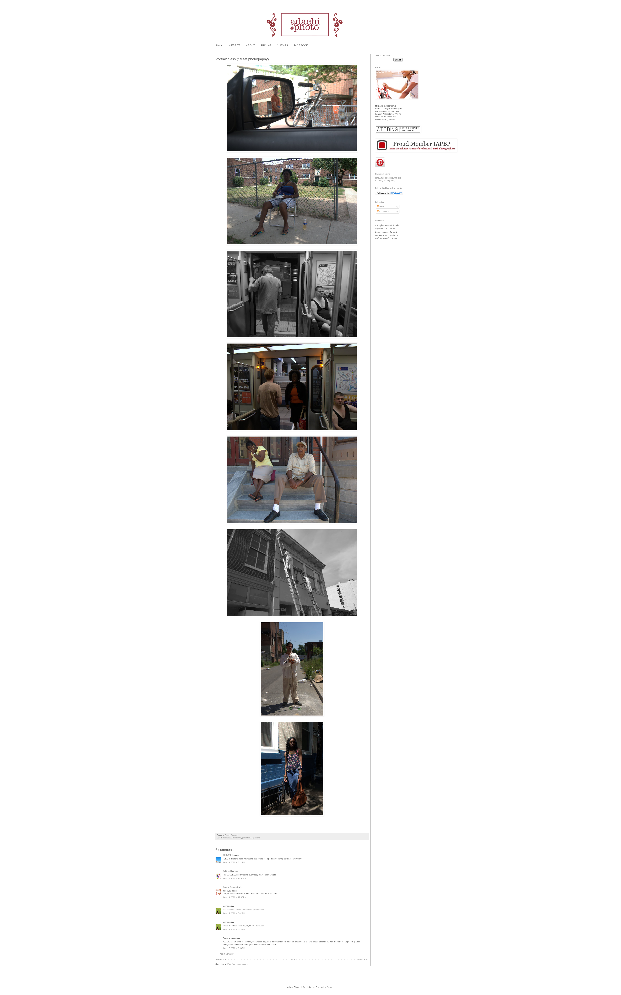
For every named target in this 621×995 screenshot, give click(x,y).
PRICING (266, 45)
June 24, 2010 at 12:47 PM (234, 897)
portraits (256, 838)
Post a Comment (226, 954)
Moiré (225, 906)
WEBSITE (234, 45)
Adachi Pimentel (230, 887)
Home (219, 45)
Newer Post (221, 959)
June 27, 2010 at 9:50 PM (234, 948)
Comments (384, 211)
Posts (381, 207)
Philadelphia (236, 838)
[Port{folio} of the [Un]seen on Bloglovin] (389, 195)
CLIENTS (282, 45)
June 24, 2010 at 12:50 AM (234, 878)
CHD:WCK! (228, 855)
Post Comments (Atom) (237, 964)
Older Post (363, 959)
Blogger (330, 987)
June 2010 (227, 838)
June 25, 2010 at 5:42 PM (234, 913)
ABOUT (250, 45)
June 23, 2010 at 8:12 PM (234, 862)
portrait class (247, 838)
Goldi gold (227, 871)
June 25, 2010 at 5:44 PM (234, 929)
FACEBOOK (301, 45)
